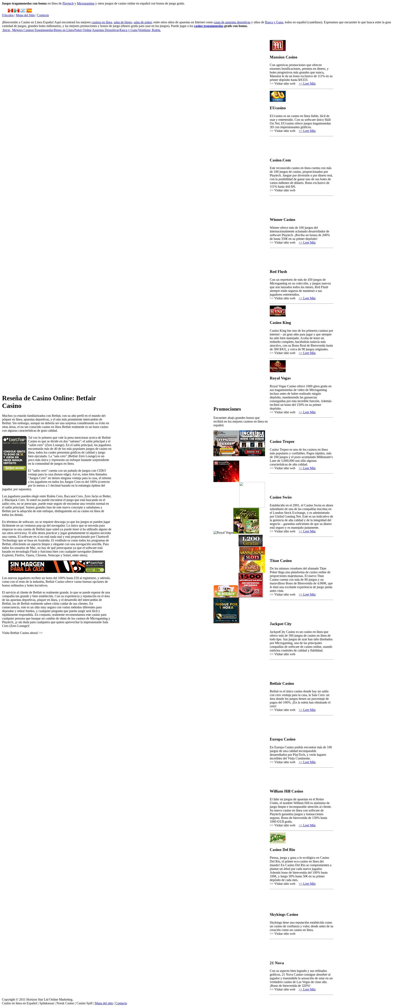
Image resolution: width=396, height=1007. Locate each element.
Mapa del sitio (104, 1003)
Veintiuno (144, 30)
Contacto (43, 15)
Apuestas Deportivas (105, 30)
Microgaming (85, 3)
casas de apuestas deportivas (232, 22)
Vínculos (8, 15)
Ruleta (156, 30)
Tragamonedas (43, 30)
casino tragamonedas (208, 26)
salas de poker (143, 22)
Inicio (7, 30)
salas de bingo (123, 22)
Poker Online (83, 30)
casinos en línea (102, 22)
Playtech (68, 3)
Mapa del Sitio (25, 15)
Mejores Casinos (23, 30)
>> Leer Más (307, 83)
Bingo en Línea (64, 30)
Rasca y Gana (274, 22)
